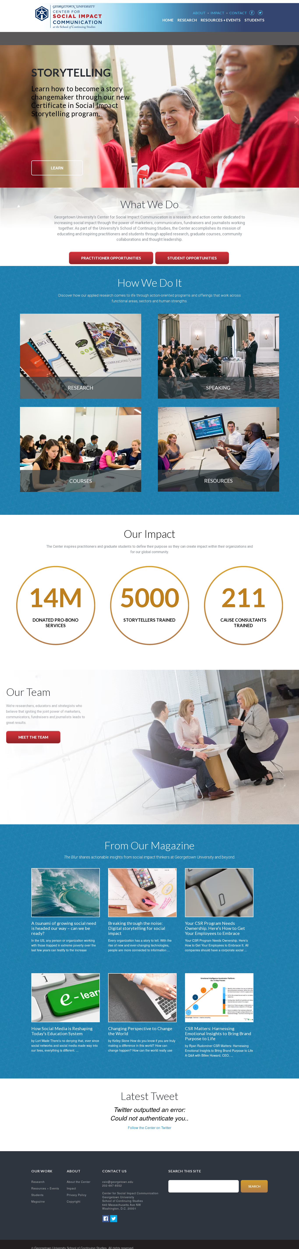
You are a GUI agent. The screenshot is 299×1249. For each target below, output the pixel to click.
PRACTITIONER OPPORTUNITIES (111, 258)
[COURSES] (80, 490)
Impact (217, 13)
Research (187, 20)
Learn (57, 168)
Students (254, 20)
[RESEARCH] (80, 397)
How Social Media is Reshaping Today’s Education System (62, 1031)
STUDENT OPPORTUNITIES (192, 258)
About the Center (78, 1182)
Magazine (38, 1201)
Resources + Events (221, 20)
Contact (238, 13)
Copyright (73, 1201)
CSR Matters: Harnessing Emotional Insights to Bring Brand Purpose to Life (218, 1033)
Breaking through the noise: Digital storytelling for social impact (136, 928)
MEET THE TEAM (33, 737)
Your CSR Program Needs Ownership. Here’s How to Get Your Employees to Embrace (215, 928)
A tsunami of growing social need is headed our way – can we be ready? (63, 928)
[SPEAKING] (218, 397)
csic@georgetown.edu (117, 1182)
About (199, 13)
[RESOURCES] (218, 490)
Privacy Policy (76, 1195)
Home (168, 20)
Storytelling (71, 72)
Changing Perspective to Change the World (140, 1031)
